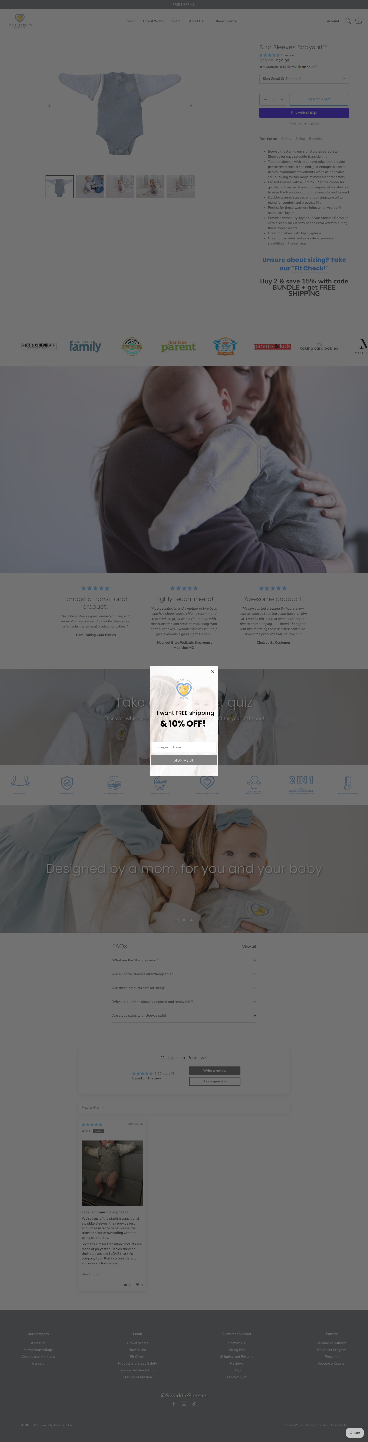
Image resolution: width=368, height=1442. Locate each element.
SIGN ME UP (184, 760)
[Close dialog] (212, 671)
